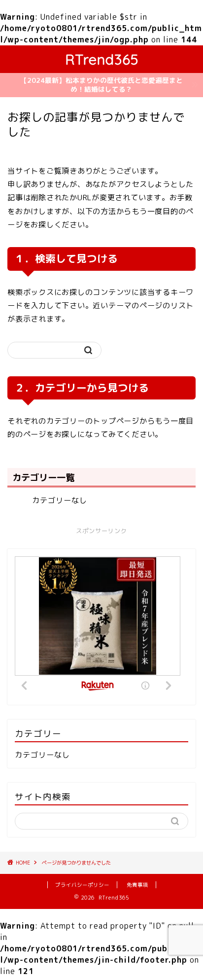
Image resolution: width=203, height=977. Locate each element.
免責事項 (137, 884)
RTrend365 (101, 59)
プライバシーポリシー (82, 884)
